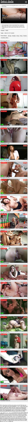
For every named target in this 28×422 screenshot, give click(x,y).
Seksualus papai (7, 415)
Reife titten (2, 405)
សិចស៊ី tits (26, 412)
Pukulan (25, 35)
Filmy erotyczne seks (13, 417)
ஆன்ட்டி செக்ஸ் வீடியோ (16, 409)
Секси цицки (22, 415)
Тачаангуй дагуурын (22, 413)
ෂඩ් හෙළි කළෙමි (5, 421)
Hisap (18, 35)
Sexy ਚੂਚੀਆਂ (21, 412)
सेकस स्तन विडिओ (22, 411)
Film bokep (8, 419)
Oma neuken (2, 408)
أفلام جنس (2, 406)
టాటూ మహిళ (16, 411)
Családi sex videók (7, 407)
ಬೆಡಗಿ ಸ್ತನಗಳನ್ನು (3, 411)
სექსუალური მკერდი (11, 408)
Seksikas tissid (13, 419)
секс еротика (8, 413)
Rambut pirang (14, 420)
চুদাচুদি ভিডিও (13, 407)
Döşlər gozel (3, 419)
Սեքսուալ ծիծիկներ (21, 407)
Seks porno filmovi (22, 417)
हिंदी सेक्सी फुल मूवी (9, 411)
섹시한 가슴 (15, 416)
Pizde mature (14, 413)
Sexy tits (7, 405)
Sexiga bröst (18, 408)
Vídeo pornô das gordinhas (10, 406)
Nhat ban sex (23, 405)
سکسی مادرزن (19, 406)
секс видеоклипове (6, 409)
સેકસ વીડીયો (24, 409)
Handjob (14, 35)
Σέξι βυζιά (19, 419)
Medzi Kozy (4, 416)
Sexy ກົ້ (19, 420)
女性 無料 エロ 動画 (6, 420)
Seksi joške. (10, 416)
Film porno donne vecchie (14, 405)
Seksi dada (7, 1)
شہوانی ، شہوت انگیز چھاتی (6, 412)
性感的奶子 (2, 413)
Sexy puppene (5, 417)
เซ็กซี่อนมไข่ (20, 416)
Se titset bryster (15, 415)
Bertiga (9, 35)
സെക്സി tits (15, 412)
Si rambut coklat (4, 37)
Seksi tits (11, 421)
